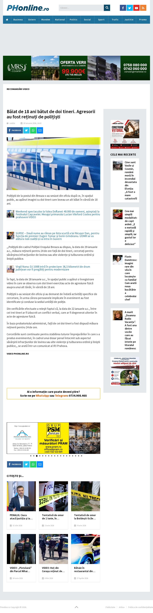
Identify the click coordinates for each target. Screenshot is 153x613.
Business (18, 19)
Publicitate (110, 607)
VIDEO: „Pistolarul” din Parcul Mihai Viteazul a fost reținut (21, 569)
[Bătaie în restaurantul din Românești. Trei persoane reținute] (85, 549)
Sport (101, 19)
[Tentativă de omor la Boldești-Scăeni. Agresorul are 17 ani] (85, 496)
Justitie (129, 19)
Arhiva (121, 607)
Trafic (115, 19)
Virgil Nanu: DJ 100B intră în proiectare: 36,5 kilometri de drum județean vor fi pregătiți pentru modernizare (53, 268)
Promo (143, 19)
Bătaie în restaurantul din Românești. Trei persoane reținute (84, 569)
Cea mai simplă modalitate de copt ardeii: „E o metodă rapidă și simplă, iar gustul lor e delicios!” (131, 227)
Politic (73, 19)
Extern (32, 19)
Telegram (61, 395)
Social (87, 19)
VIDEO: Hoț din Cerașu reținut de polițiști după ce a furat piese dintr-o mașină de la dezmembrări (52, 569)
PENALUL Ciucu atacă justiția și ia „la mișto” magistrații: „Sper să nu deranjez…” (20, 517)
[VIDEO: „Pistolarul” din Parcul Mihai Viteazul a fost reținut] (21, 549)
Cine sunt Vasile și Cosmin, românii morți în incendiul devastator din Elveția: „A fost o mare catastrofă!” (132, 180)
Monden (45, 19)
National (60, 19)
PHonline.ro (7, 20)
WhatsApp (42, 395)
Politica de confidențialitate (140, 607)
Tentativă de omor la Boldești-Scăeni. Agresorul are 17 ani (85, 517)
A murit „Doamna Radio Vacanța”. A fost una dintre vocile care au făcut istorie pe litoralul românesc (131, 330)
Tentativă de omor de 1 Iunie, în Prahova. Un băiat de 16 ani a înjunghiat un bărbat (53, 517)
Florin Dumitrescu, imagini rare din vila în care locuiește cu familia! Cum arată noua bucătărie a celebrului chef (132, 278)
